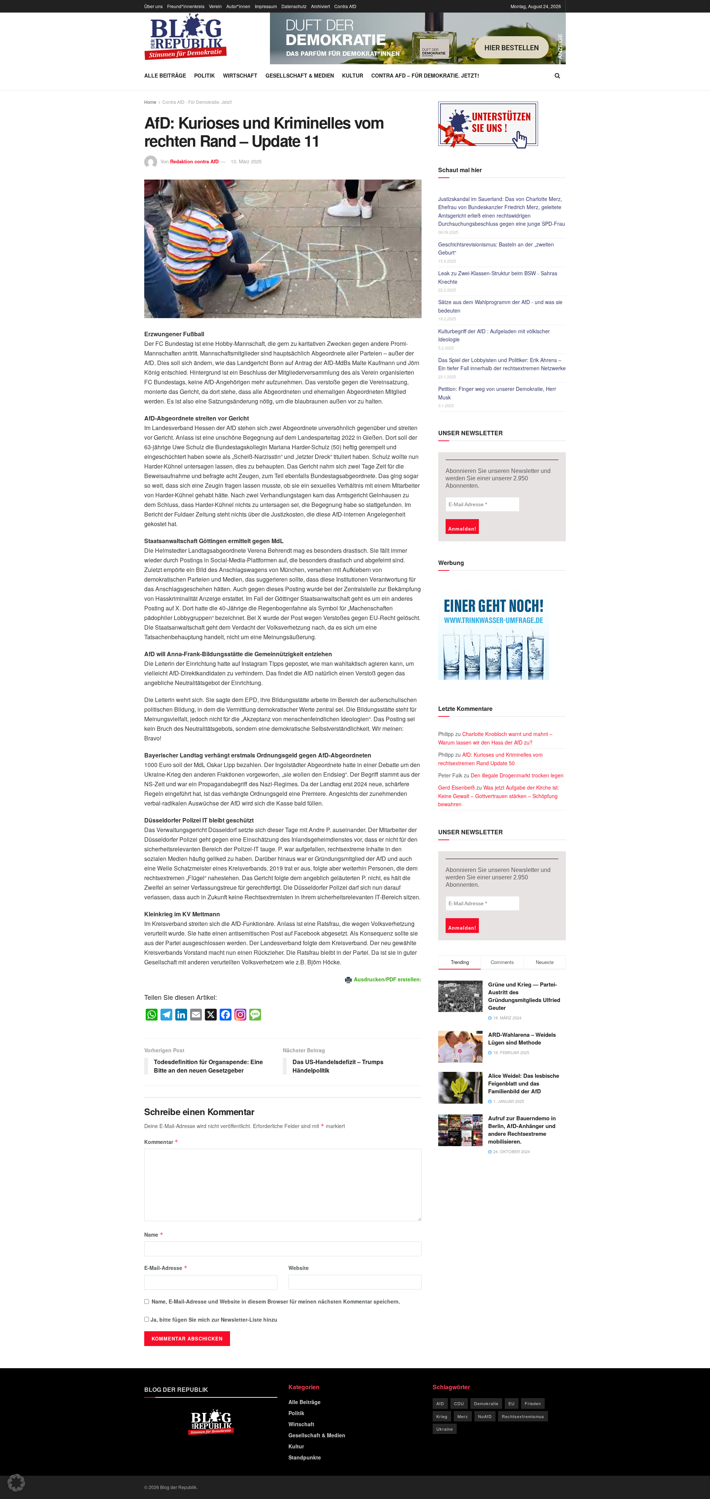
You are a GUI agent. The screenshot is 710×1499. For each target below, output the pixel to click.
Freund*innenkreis (185, 6)
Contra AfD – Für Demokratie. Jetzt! (425, 75)
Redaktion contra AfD (194, 161)
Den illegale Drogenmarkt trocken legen (517, 775)
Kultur (352, 75)
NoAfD (485, 1416)
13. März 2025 (246, 161)
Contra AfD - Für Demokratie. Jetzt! (197, 102)
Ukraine (444, 1429)
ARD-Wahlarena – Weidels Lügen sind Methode (522, 1038)
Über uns (153, 6)
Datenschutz (294, 6)
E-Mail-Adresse (165, 1267)
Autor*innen (238, 6)
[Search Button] (557, 75)
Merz (462, 1416)
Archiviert (320, 6)
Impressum (266, 6)
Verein (215, 6)
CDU (459, 1403)
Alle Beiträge (165, 75)
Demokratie (486, 1403)
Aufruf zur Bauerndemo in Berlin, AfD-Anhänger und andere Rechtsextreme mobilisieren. (522, 1129)
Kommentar (161, 1141)
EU (511, 1403)
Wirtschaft (240, 75)
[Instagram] (240, 1015)
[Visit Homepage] (185, 37)
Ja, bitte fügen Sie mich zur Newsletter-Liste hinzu (213, 1319)
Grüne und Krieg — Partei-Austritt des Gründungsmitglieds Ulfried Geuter (524, 996)
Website (298, 1267)
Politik (204, 75)
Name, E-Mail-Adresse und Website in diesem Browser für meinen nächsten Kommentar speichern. (276, 1301)
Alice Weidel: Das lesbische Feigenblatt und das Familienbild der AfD (523, 1083)
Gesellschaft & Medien (300, 75)
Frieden (533, 1403)
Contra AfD (345, 6)
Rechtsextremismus (523, 1416)
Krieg (441, 1416)
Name (153, 1234)
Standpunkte (304, 1457)
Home (150, 102)
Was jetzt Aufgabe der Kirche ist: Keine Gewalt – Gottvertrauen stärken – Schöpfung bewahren (498, 796)
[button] (16, 1482)
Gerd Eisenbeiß (456, 787)
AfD (440, 1403)
